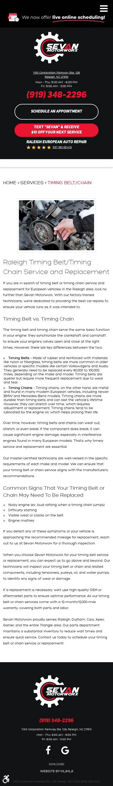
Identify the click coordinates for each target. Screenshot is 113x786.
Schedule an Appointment (56, 112)
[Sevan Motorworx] (56, 47)
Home (10, 182)
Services (32, 182)
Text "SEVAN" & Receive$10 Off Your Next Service (56, 130)
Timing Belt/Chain (69, 182)
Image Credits (56, 763)
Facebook (48, 750)
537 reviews (62, 147)
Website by (56, 771)
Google (65, 750)
